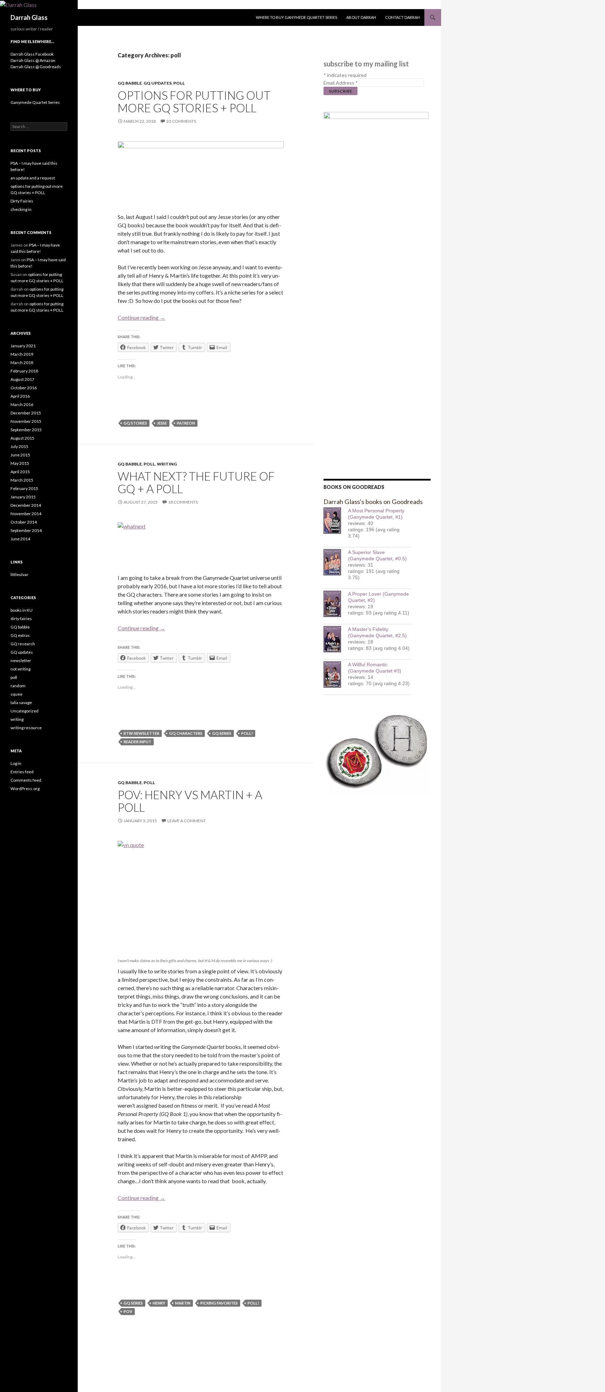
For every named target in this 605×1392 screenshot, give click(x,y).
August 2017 (22, 379)
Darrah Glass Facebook (32, 54)
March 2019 (22, 354)
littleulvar (19, 574)
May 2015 (20, 463)
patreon (186, 423)
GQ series (221, 733)
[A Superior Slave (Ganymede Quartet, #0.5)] (336, 562)
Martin (182, 1303)
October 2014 (24, 522)
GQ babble (130, 83)
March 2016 (22, 404)
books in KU (22, 610)
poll (179, 83)
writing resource (26, 727)
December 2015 (26, 413)
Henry (159, 1303)
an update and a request (33, 177)
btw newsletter (141, 733)
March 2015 (22, 480)
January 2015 (23, 496)
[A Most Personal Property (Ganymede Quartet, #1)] (336, 520)
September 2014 (26, 530)
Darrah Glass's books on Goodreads (373, 501)
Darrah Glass (29, 17)
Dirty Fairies (22, 201)
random (18, 685)
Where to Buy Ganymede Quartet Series (296, 17)
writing (167, 464)
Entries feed (22, 771)
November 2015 (26, 421)
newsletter (21, 660)
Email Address (341, 83)
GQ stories (135, 423)
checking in (21, 209)
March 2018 (22, 362)
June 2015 (20, 454)
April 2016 (20, 396)
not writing (20, 669)
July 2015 (19, 446)
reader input (137, 741)
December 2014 (26, 505)
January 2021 (23, 345)
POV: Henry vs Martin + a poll (190, 801)
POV (128, 1311)
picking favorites (219, 1303)
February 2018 (24, 371)
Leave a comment (186, 820)
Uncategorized (25, 710)
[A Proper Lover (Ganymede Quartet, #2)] (336, 604)
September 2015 (26, 429)
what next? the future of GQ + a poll (196, 482)
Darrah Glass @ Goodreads (36, 66)
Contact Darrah (402, 17)
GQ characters (185, 733)
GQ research (23, 643)
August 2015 (22, 438)
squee (16, 694)
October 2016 (24, 387)
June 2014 (20, 538)
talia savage (21, 702)
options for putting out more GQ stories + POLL (194, 101)
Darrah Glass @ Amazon (33, 60)
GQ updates (158, 83)
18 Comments (183, 502)
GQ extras (20, 635)
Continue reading (141, 317)
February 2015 (24, 488)
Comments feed (26, 780)
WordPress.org (25, 788)
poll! (247, 733)
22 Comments (181, 121)
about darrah (361, 17)
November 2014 (26, 513)
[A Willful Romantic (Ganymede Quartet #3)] (336, 674)
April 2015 (20, 471)
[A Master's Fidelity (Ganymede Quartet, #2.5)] (336, 639)
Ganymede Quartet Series (35, 102)
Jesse (162, 423)
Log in (16, 763)
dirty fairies (21, 618)
